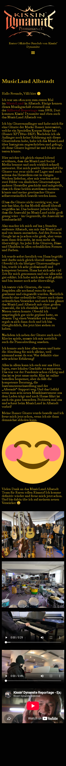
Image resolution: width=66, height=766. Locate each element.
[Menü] (33, 52)
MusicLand (15, 103)
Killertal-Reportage (22, 110)
